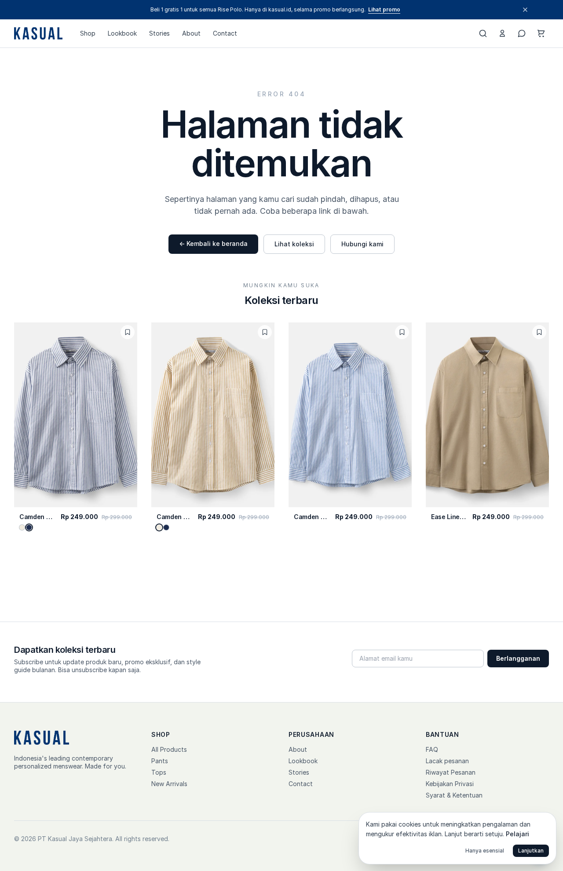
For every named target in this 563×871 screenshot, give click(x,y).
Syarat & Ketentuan (454, 795)
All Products (169, 749)
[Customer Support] (522, 33)
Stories (159, 33)
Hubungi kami (362, 244)
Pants (159, 761)
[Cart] (541, 33)
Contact (225, 33)
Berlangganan (518, 658)
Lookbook (122, 33)
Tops (158, 772)
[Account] (502, 33)
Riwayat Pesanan (450, 772)
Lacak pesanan (447, 761)
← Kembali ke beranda (213, 243)
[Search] (483, 33)
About (191, 33)
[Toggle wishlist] (128, 332)
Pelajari (517, 834)
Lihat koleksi (294, 244)
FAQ (432, 749)
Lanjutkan (531, 850)
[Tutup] (525, 9)
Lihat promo (384, 9)
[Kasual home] (38, 33)
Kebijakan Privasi (450, 783)
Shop (87, 33)
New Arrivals (169, 783)
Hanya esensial (484, 850)
